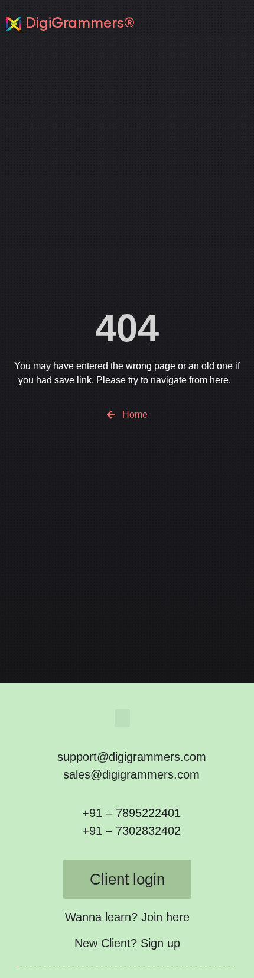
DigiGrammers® (80, 24)
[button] (240, 24)
